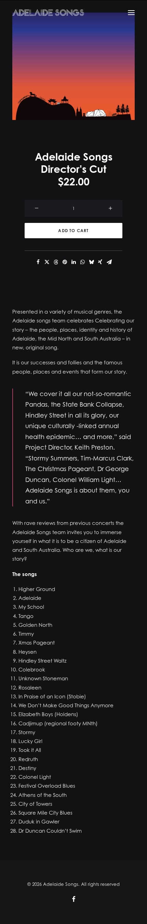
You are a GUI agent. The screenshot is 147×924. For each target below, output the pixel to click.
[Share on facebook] (38, 262)
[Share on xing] (100, 262)
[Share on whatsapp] (82, 262)
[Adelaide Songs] (48, 12)
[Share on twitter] (47, 262)
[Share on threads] (56, 262)
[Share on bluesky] (91, 262)
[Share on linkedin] (73, 262)
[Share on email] (109, 262)
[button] (73, 66)
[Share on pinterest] (65, 262)
